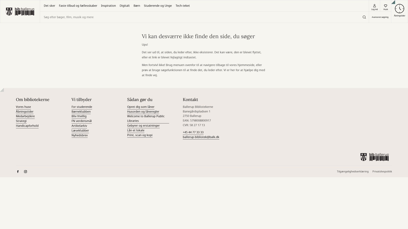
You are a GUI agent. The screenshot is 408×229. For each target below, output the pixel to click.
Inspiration (108, 6)
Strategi (21, 121)
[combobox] (204, 17)
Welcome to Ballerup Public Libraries (146, 118)
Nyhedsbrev (80, 135)
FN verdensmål (82, 121)
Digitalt (125, 6)
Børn (137, 6)
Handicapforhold (27, 126)
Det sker (49, 6)
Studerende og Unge (158, 6)
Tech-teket (183, 6)
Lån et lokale (135, 130)
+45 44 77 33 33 (193, 132)
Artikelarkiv (79, 126)
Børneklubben (81, 112)
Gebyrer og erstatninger (143, 126)
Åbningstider (24, 112)
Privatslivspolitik (382, 171)
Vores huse (23, 107)
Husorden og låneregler (143, 112)
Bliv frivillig (79, 116)
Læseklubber (80, 130)
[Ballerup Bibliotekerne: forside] (20, 11)
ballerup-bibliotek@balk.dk (201, 137)
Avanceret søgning (380, 17)
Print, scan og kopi (140, 135)
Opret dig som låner (140, 107)
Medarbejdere (25, 116)
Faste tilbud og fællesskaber (78, 6)
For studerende (82, 107)
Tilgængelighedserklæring (353, 171)
